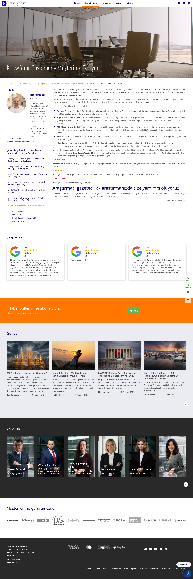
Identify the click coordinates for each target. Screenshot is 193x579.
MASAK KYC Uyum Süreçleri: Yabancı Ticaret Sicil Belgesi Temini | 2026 (117, 374)
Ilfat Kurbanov (37, 94)
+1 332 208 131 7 (16, 549)
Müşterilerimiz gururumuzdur (31, 508)
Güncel (77, 3)
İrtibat (10, 89)
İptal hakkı (143, 569)
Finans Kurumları (18, 211)
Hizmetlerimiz (91, 3)
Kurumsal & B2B (18, 214)
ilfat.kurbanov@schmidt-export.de (22, 141)
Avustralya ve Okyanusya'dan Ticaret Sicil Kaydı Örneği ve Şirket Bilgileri (25, 199)
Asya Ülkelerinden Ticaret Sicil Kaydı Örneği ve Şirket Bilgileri (27, 175)
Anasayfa (12, 83)
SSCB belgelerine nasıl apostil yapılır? (27, 373)
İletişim (129, 3)
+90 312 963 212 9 (15, 138)
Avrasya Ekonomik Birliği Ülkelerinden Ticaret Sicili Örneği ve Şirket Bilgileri (27, 159)
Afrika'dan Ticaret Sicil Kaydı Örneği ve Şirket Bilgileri (26, 191)
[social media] (145, 549)
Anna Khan (167, 469)
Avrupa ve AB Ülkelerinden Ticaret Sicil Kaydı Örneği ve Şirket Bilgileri (27, 167)
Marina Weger (108, 469)
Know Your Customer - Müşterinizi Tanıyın (26, 205)
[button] (179, 3)
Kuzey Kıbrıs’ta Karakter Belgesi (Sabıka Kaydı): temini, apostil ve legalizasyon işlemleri (161, 376)
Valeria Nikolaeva (140, 469)
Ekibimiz (13, 428)
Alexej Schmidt (17, 469)
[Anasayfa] (16, 3)
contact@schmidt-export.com (21, 552)
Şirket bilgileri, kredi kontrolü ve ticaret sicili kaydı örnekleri (59, 83)
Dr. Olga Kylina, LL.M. (78, 465)
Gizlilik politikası (116, 569)
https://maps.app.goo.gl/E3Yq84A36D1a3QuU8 (137, 252)
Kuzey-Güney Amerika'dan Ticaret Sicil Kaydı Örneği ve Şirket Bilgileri (26, 183)
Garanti (97, 569)
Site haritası (154, 569)
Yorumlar (14, 237)
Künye (105, 569)
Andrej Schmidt (47, 464)
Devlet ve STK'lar (18, 221)
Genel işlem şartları (130, 569)
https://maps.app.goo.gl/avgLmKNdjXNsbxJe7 (76, 252)
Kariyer (118, 3)
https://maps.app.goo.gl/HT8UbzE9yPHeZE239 (15, 252)
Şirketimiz (106, 3)
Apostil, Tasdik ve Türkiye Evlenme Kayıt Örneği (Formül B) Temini (70, 374)
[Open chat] (187, 573)
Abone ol (134, 310)
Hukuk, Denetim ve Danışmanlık (24, 218)
